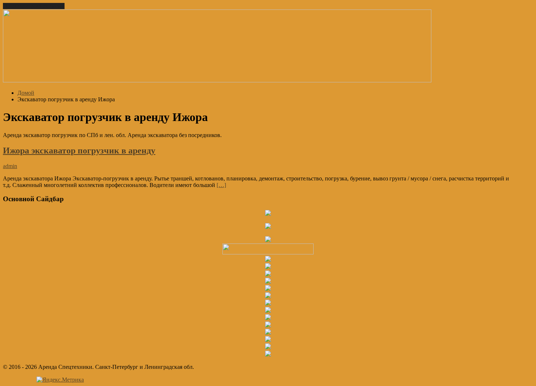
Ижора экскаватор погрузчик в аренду (79, 150)
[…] (221, 185)
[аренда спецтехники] (217, 80)
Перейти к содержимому (34, 6)
